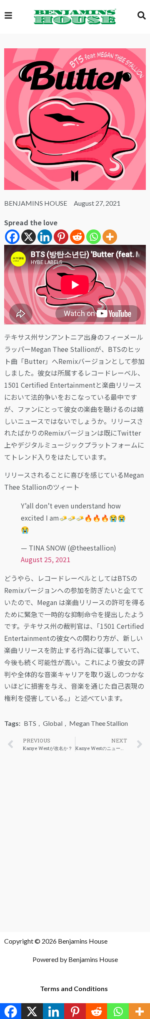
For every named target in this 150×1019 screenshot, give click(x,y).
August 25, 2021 (45, 559)
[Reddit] (77, 236)
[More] (109, 236)
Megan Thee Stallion (98, 723)
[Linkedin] (45, 236)
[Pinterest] (61, 236)
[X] (28, 236)
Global (52, 723)
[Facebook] (12, 236)
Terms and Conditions (74, 988)
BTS (30, 723)
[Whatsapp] (93, 236)
